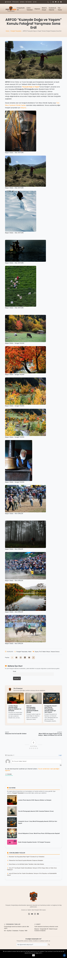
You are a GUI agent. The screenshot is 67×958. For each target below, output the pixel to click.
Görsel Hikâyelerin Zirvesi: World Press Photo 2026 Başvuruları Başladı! (39, 833)
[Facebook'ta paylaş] (16, 657)
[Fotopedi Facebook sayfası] (61, 2)
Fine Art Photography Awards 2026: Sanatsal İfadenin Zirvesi (36, 811)
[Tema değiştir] (48, 2)
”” (31, 87)
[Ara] (49, 944)
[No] (65, 953)
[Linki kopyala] (33, 657)
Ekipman (37, 9)
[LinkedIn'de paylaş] (24, 657)
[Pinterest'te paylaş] (29, 657)
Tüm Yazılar (60, 9)
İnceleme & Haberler (52, 9)
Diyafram (9, 930)
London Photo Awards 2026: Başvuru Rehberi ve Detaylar (34, 800)
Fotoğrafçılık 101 (21, 9)
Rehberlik (8, 1)
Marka (22, 1)
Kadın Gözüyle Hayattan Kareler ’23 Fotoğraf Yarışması (34, 842)
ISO (5, 930)
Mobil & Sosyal (44, 9)
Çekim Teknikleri (30, 9)
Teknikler (29, 1)
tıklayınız (23, 107)
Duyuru (37, 651)
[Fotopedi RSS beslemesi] (53, 2)
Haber (29, 651)
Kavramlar (16, 1)
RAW (26, 930)
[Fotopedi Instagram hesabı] (58, 2)
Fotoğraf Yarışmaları (21, 651)
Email (14, 671)
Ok (33, 955)
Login (60, 755)
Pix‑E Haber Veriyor (44, 651)
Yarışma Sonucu (55, 651)
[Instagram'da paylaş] (20, 657)
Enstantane (15, 930)
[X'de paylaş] (12, 657)
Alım (35, 1)
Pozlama (21, 930)
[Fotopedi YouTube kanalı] (56, 2)
